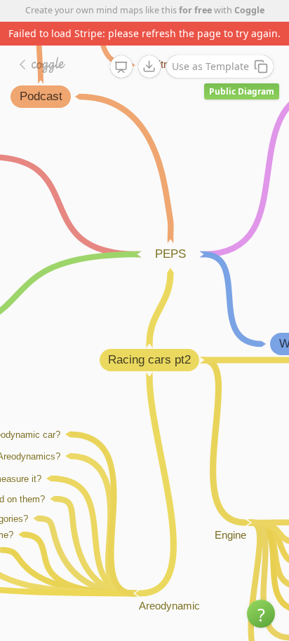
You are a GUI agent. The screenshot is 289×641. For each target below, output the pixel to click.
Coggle (249, 10)
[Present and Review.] (121, 67)
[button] (261, 614)
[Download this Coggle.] (149, 66)
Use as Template (210, 66)
